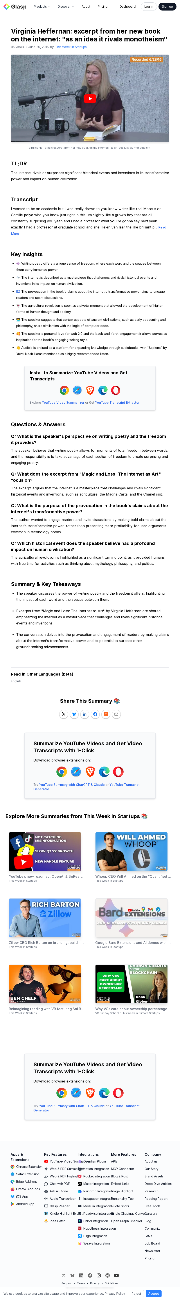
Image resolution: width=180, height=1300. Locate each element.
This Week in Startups (71, 47)
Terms (81, 1283)
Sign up (167, 6)
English (16, 681)
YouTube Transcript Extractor (117, 402)
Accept (153, 1293)
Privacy (95, 1283)
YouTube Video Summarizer (63, 402)
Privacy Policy (115, 1293)
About (86, 6)
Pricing (103, 6)
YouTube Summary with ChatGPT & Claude (72, 784)
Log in (148, 6)
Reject (136, 1293)
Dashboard (128, 6)
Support (66, 1283)
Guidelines (112, 1283)
